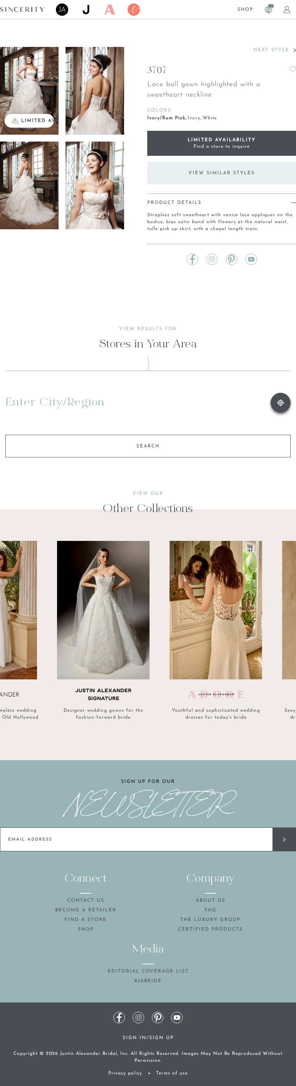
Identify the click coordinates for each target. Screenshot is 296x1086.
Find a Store (85, 920)
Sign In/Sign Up (148, 1038)
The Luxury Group (210, 920)
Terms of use (172, 1073)
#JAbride (148, 981)
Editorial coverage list (148, 971)
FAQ (211, 910)
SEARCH (148, 446)
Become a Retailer (85, 910)
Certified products (210, 929)
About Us (210, 900)
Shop (245, 9)
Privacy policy (125, 1073)
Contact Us (85, 900)
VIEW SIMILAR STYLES (221, 173)
